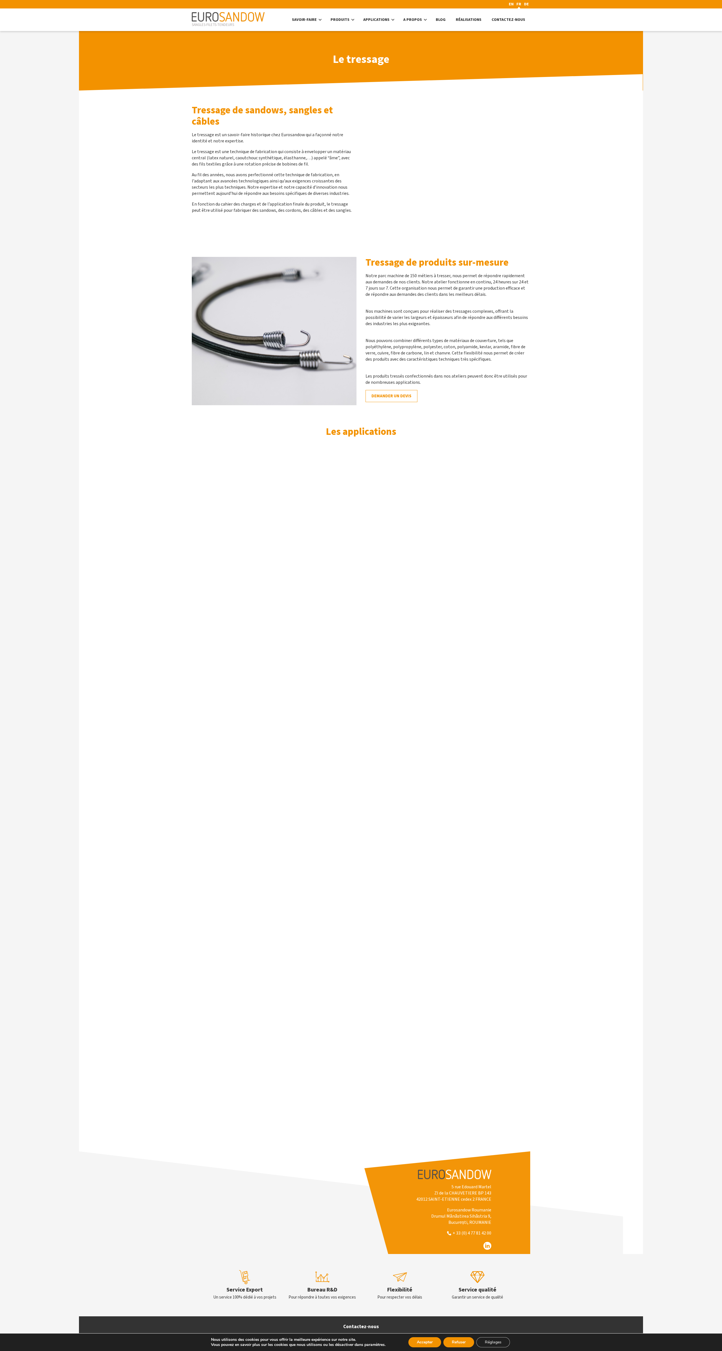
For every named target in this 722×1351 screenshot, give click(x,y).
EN (511, 4)
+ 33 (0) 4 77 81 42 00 (472, 1233)
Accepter (425, 1342)
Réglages (493, 1342)
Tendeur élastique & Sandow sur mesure (333, 986)
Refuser (459, 1342)
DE (526, 4)
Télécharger (248, 1126)
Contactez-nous (361, 1326)
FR (518, 4)
